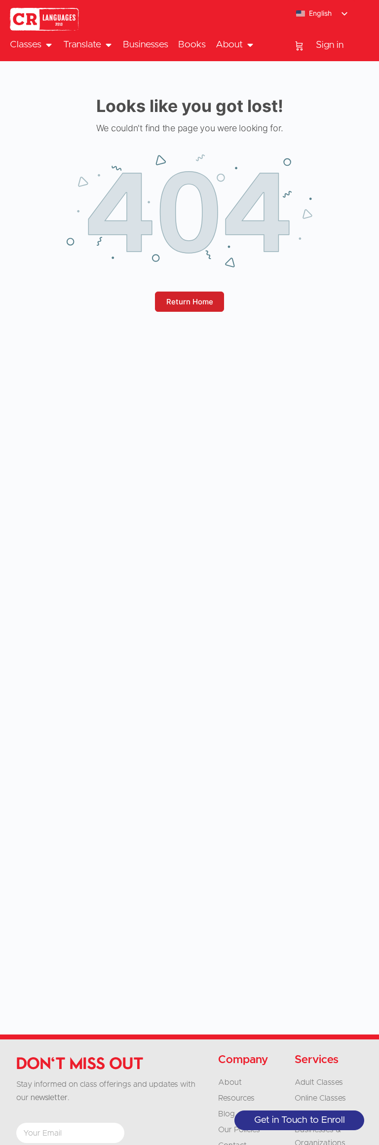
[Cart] (299, 45)
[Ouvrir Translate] (108, 45)
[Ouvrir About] (250, 45)
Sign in (329, 45)
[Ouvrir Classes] (48, 45)
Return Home (189, 301)
